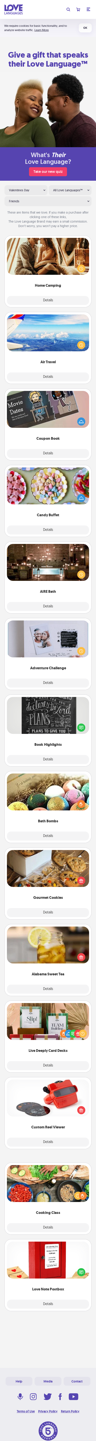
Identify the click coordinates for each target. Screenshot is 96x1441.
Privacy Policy (48, 1411)
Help (19, 1381)
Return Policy (70, 1411)
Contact (77, 1381)
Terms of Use (26, 1411)
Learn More (41, 30)
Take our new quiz (48, 171)
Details (48, 300)
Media (48, 1381)
